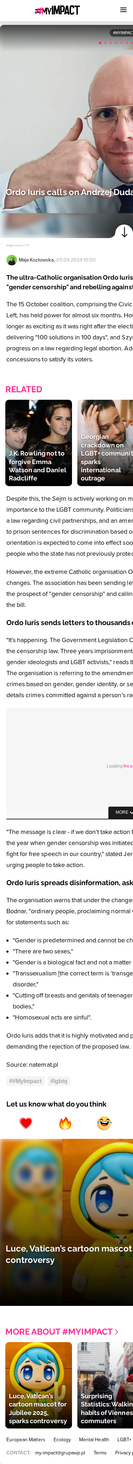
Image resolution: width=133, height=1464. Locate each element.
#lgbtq (58, 1081)
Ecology (62, 1440)
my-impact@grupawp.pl (60, 1453)
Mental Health (94, 1440)
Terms (100, 1453)
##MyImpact (25, 1081)
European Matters (25, 1440)
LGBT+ (124, 1440)
